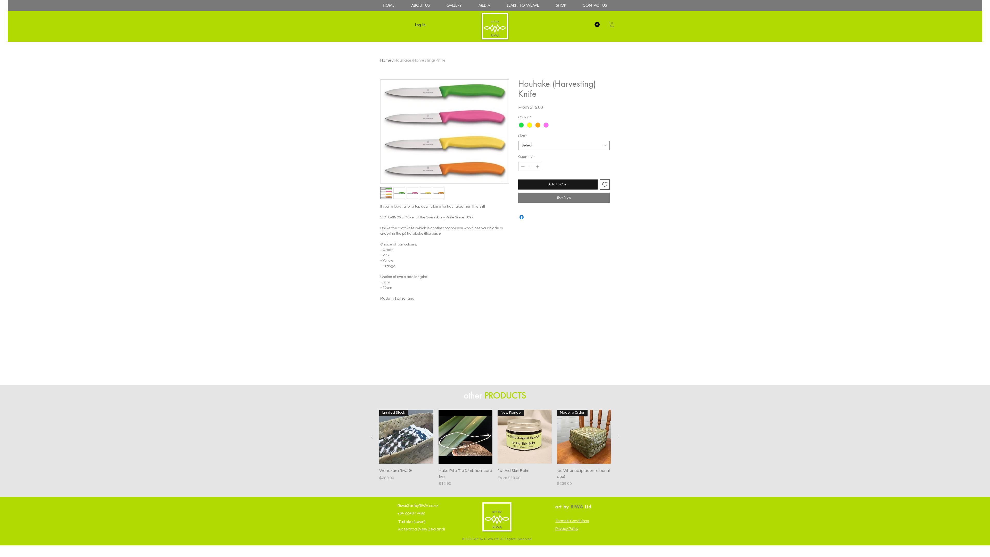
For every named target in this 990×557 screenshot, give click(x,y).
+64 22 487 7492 (411, 513)
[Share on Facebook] (521, 217)
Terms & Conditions (572, 521)
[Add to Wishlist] (605, 184)
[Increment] (538, 166)
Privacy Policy (566, 529)
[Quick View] (466, 437)
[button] (612, 24)
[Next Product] (618, 436)
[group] (495, 448)
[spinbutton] (530, 166)
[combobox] (564, 146)
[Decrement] (522, 166)
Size (522, 136)
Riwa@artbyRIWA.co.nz (417, 506)
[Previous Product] (372, 436)
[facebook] (597, 24)
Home (385, 60)
